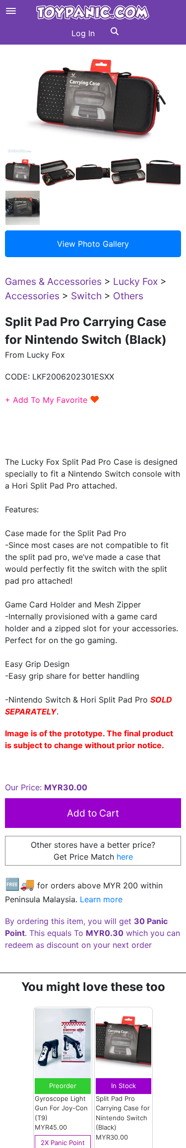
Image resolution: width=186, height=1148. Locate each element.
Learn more (101, 899)
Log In (83, 33)
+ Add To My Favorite (52, 400)
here (125, 857)
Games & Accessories (53, 281)
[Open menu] (11, 11)
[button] (115, 33)
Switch (86, 296)
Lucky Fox (135, 281)
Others (128, 296)
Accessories (32, 296)
